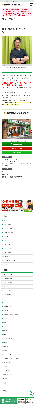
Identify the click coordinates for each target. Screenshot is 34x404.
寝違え (5, 379)
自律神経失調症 (7, 306)
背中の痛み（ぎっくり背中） (11, 358)
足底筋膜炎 (6, 366)
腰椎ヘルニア (7, 375)
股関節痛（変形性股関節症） (11, 314)
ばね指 (5, 350)
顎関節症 (5, 346)
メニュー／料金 (7, 228)
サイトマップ (7, 264)
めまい (5, 387)
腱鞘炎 (5, 342)
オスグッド (6, 310)
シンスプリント (7, 274)
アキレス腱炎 (7, 290)
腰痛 (4, 322)
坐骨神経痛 (6, 371)
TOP (4, 220)
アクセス (5, 240)
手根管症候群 (7, 294)
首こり (5, 298)
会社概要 (5, 256)
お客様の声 (6, 244)
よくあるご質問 (7, 236)
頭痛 (4, 383)
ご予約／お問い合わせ (9, 248)
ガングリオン (7, 286)
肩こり (5, 326)
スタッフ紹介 (7, 224)
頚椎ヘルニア (7, 330)
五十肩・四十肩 (7, 338)
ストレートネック (8, 354)
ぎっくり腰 (6, 363)
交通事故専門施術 (8, 232)
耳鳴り (5, 391)
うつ (4, 302)
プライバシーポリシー (9, 260)
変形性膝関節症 (7, 282)
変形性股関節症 (7, 278)
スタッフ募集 (7, 252)
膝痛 (4, 334)
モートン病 (6, 318)
